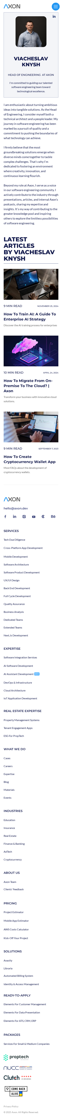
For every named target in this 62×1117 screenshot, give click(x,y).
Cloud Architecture (14, 690)
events (7, 797)
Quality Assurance (14, 604)
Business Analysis (14, 612)
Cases (7, 758)
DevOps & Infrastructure (18, 682)
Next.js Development (16, 635)
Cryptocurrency (13, 859)
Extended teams (13, 627)
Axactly (8, 960)
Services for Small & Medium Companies (27, 1044)
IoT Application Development (20, 698)
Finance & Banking (14, 843)
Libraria (8, 968)
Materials (9, 789)
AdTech (8, 851)
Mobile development (16, 556)
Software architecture (16, 564)
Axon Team (10, 882)
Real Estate (10, 836)
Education (9, 820)
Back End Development (17, 588)
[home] (12, 6)
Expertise (9, 774)
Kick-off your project (16, 938)
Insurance (9, 828)
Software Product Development (22, 572)
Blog (6, 782)
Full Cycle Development (17, 596)
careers (8, 766)
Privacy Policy (11, 1106)
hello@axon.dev (16, 508)
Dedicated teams (13, 619)
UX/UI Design (12, 580)
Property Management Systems (22, 720)
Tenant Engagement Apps (18, 728)
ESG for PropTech (14, 736)
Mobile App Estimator (16, 920)
